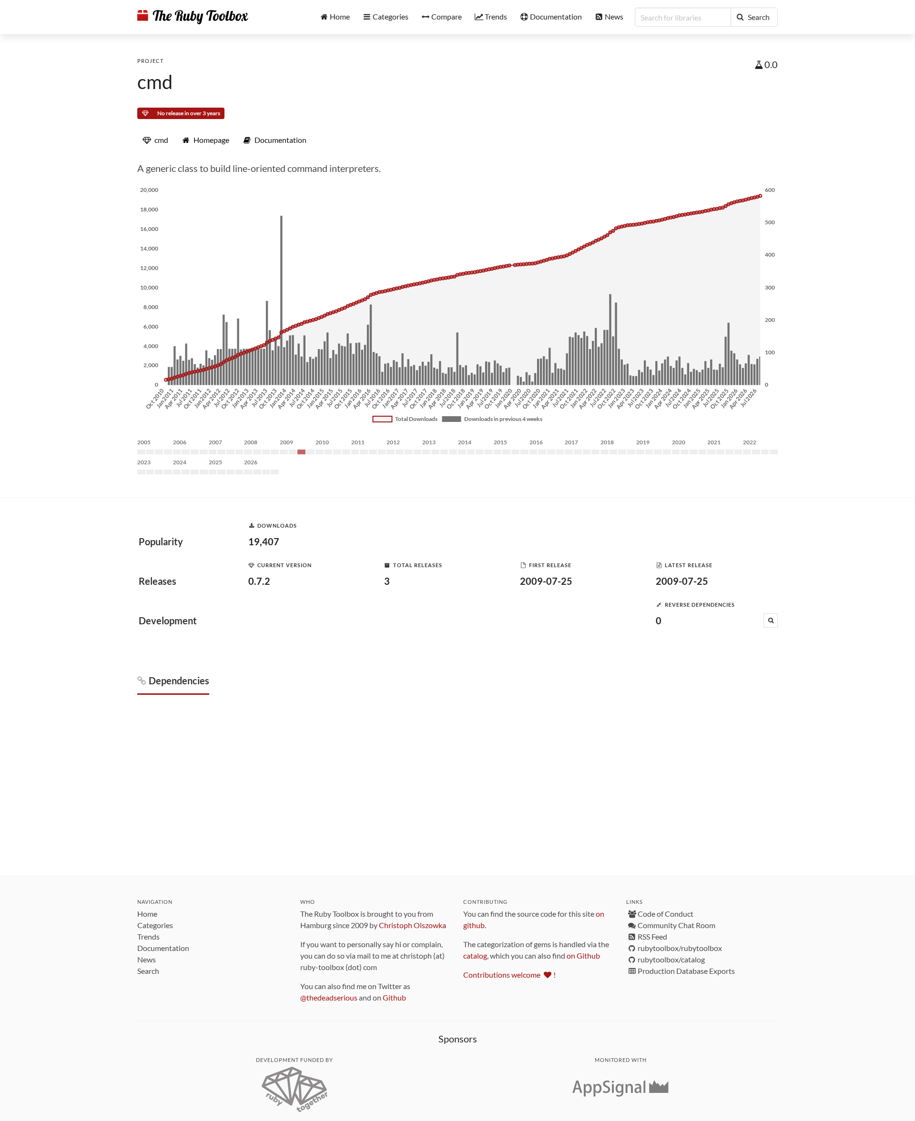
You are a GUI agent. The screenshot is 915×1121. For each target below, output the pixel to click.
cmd (155, 81)
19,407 (263, 541)
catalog (475, 955)
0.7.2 (259, 581)
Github (394, 997)
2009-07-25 (546, 581)
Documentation (163, 947)
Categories (155, 925)
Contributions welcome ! (509, 974)
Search (148, 970)
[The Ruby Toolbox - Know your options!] (193, 17)
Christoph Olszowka (412, 925)
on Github (583, 955)
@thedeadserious (328, 997)
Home (147, 913)
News (146, 959)
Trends (148, 936)
